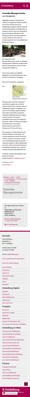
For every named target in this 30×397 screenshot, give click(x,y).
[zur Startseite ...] (10, 389)
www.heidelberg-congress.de (10, 378)
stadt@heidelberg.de (12, 254)
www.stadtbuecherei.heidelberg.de (12, 354)
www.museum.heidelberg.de (10, 345)
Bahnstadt (5, 315)
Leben (12, 177)
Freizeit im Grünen (21, 179)
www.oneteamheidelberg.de (10, 351)
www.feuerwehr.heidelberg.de (11, 331)
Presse (4, 281)
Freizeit (18, 177)
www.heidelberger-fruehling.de (11, 334)
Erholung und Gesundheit (12, 182)
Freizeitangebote (10, 179)
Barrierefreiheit (6, 267)
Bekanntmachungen (8, 276)
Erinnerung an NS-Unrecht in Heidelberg (14, 324)
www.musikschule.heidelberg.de (11, 348)
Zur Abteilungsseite (12, 224)
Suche (25, 6)
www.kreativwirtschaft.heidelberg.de (13, 340)
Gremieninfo (6, 294)
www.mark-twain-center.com (10, 342)
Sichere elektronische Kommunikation (13, 258)
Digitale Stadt (6, 318)
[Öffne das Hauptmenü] (27, 5)
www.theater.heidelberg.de (10, 357)
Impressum (5, 273)
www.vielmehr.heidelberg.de (10, 360)
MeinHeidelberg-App (8, 297)
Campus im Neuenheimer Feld (11, 321)
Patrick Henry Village (8, 313)
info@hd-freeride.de (19, 158)
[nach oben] (26, 384)
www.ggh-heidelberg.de (9, 367)
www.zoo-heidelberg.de (9, 372)
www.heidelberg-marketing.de (11, 375)
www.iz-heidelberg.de (8, 337)
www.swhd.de (6, 370)
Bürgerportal (6, 300)
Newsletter (5, 284)
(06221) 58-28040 (11, 221)
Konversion (5, 310)
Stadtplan (5, 279)
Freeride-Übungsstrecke (13, 191)
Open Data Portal (7, 303)
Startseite (6, 177)
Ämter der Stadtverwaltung (10, 263)
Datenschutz (6, 270)
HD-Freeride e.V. (7, 165)
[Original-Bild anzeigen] (13, 51)
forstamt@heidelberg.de (13, 219)
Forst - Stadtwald (10, 181)
